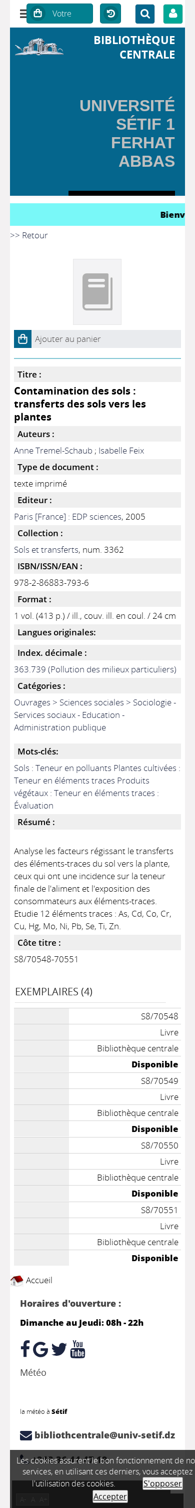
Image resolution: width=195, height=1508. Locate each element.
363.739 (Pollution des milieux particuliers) (95, 669)
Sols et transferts (46, 549)
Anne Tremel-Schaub (53, 450)
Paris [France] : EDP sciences (68, 516)
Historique (110, 14)
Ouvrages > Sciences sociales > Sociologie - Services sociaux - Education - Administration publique (95, 714)
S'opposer (163, 1483)
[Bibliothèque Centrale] (39, 45)
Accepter (110, 1496)
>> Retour (29, 235)
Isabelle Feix (121, 450)
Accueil (38, 1280)
